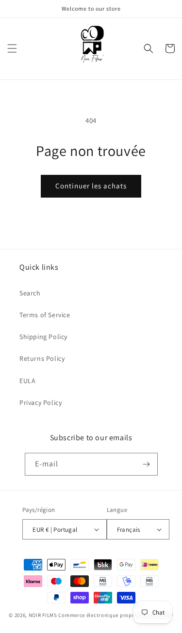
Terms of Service (44, 314)
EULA (27, 380)
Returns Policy (42, 358)
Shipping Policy (43, 336)
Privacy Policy (40, 402)
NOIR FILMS (43, 615)
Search (30, 293)
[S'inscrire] (146, 464)
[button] (12, 48)
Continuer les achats (91, 185)
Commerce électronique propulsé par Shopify (115, 615)
